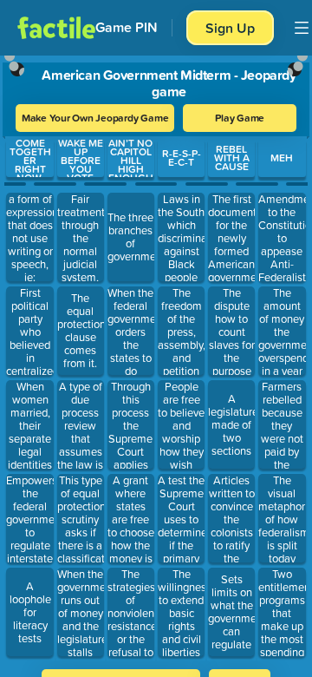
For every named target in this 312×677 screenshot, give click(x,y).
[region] (156, 357)
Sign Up (230, 27)
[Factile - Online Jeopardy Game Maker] (56, 27)
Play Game (239, 117)
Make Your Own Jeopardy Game (95, 117)
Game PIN (126, 27)
